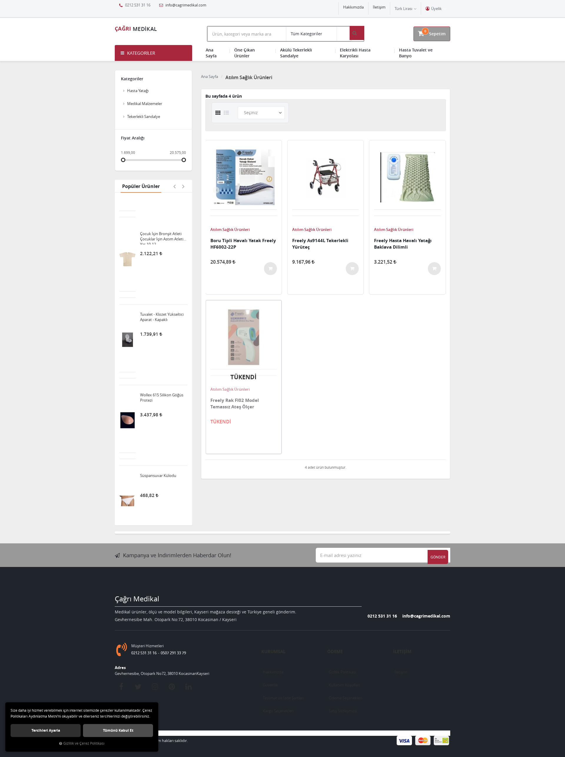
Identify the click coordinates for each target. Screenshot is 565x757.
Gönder (438, 557)
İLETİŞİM (402, 651)
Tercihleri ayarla (45, 730)
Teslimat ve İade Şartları (283, 698)
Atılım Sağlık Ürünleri (230, 229)
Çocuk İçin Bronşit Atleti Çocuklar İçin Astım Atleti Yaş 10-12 (161, 213)
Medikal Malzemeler (144, 103)
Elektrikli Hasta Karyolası (355, 53)
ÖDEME (335, 651)
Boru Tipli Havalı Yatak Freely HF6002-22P (243, 243)
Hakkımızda (353, 7)
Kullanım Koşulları (344, 685)
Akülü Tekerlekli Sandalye (296, 53)
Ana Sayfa (211, 53)
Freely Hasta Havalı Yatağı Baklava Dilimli (403, 243)
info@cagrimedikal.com (185, 5)
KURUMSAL (273, 651)
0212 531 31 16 (382, 616)
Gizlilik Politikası (342, 672)
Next (183, 186)
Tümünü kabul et (118, 730)
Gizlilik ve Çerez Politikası (83, 743)
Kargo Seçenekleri (278, 710)
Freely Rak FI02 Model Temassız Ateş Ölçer (234, 403)
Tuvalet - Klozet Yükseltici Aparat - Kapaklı (162, 292)
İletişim (379, 7)
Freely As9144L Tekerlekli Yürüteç (320, 243)
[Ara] (357, 33)
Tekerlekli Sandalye (143, 116)
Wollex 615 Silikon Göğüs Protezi (161, 372)
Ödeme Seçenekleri (345, 698)
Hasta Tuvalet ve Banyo (416, 53)
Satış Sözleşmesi (343, 710)
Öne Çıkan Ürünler (244, 53)
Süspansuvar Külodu (158, 450)
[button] (153, 53)
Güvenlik (270, 685)
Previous (174, 186)
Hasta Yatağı (138, 90)
